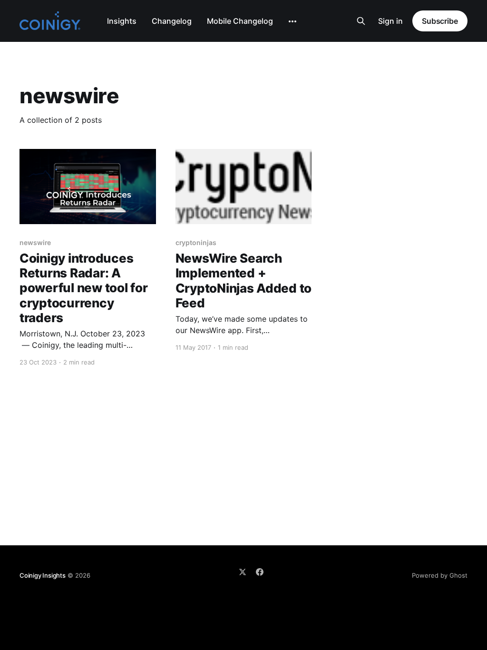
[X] (242, 572)
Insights (121, 21)
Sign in (390, 21)
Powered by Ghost (440, 575)
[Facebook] (259, 572)
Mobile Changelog (240, 21)
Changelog (172, 21)
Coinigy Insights (42, 575)
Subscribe (440, 21)
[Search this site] (361, 21)
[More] (292, 21)
